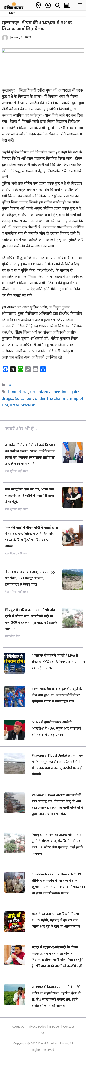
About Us (18, 1027)
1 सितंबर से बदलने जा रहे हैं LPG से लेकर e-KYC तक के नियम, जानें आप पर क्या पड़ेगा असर (58, 662)
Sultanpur (24, 398)
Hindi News (18, 392)
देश (10, 385)
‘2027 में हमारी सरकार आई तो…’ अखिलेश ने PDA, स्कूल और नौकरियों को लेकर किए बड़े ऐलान (56, 728)
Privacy (33, 1027)
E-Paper (54, 1027)
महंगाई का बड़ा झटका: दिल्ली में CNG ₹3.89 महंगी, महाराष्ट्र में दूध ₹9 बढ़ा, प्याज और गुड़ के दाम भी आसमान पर (56, 920)
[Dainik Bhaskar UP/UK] (14, 5)
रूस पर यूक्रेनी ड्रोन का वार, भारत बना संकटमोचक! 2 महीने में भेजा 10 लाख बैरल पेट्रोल (29, 496)
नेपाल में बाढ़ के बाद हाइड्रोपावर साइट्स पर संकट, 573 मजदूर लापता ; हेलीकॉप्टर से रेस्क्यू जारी (30, 578)
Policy (42, 1027)
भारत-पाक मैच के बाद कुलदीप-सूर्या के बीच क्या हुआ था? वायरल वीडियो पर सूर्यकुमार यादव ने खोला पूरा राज (57, 695)
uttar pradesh (22, 405)
